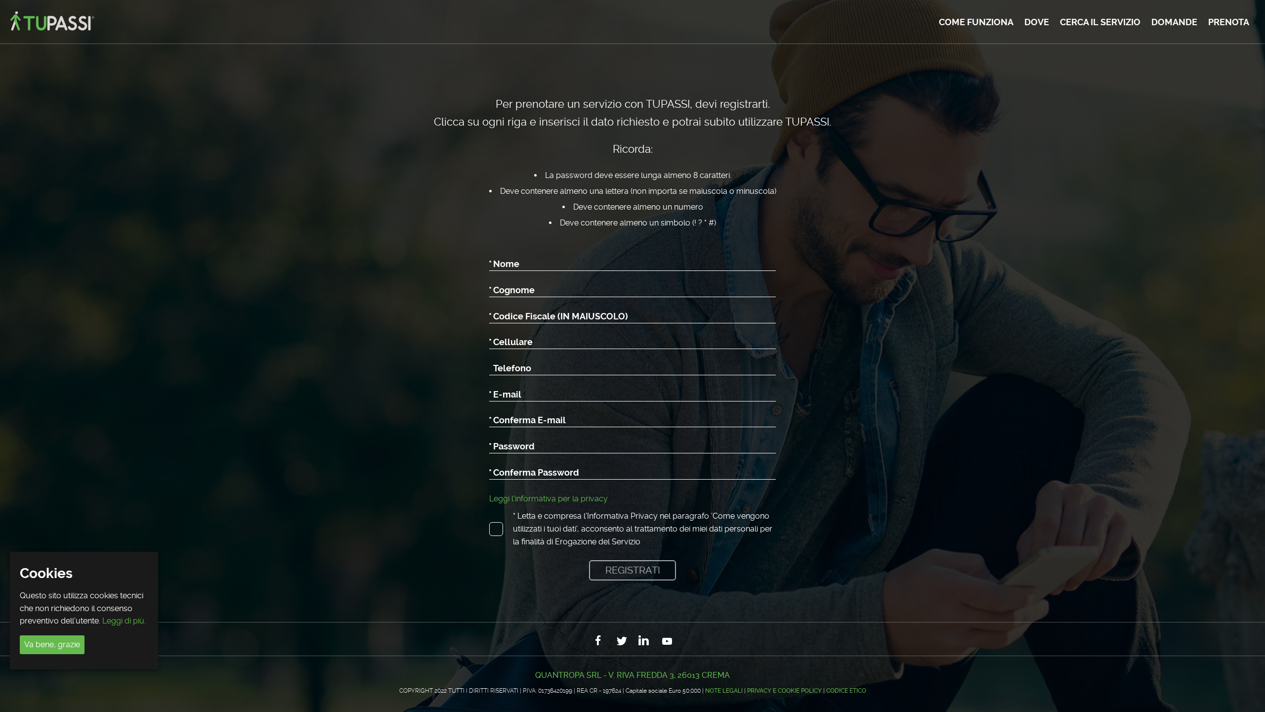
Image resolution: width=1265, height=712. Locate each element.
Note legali (724, 690)
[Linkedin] (644, 641)
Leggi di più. (124, 620)
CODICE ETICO (846, 690)
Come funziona (976, 22)
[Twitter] (622, 641)
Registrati (632, 570)
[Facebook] (599, 641)
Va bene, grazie (52, 644)
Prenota (1228, 22)
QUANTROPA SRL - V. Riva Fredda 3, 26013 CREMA (632, 675)
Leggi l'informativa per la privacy (548, 498)
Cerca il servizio (1100, 22)
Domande (1174, 22)
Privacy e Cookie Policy (784, 690)
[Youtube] (667, 641)
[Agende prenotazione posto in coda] (51, 22)
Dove (1036, 22)
